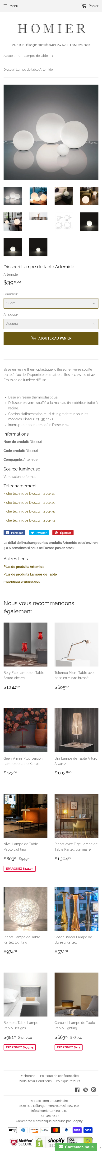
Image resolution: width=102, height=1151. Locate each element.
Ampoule (11, 314)
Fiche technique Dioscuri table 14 (29, 493)
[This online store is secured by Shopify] (50, 1147)
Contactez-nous (78, 1147)
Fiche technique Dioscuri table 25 (29, 502)
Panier (93, 6)
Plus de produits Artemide (24, 567)
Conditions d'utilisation (22, 582)
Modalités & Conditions (35, 1081)
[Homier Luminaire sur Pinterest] (85, 1090)
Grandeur (11, 294)
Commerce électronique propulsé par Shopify (49, 1121)
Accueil (9, 56)
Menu (13, 6)
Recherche (28, 1076)
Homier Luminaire (55, 1101)
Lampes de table (36, 56)
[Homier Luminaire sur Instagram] (93, 1090)
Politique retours (68, 1081)
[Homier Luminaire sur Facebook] (77, 1090)
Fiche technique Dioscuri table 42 (29, 520)
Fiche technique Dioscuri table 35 (29, 511)
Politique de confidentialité (59, 1076)
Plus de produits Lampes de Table (30, 574)
